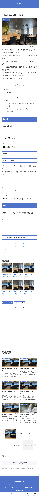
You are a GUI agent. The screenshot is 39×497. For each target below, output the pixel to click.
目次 (16, 85)
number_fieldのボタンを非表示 (18, 109)
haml (7, 89)
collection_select (14, 98)
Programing (19, 490)
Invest (28, 485)
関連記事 (10, 112)
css (7, 100)
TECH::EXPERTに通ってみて (6, 276)
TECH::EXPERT (8, 302)
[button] (35, 336)
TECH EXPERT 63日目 (28, 293)
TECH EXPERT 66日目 (6, 293)
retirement (28, 487)
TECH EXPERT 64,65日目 (17, 293)
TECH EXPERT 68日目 (17, 276)
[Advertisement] (19, 328)
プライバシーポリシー (11, 487)
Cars (10, 485)
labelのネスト (13, 92)
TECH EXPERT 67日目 (28, 276)
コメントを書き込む (19, 463)
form (9, 95)
